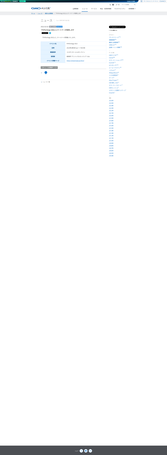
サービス (94, 9)
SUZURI (112, 63)
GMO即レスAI (114, 83)
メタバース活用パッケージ (117, 90)
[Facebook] (113, 4)
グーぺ (111, 78)
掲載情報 (112, 40)
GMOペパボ (59, 26)
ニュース (85, 9)
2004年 (111, 156)
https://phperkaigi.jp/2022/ (75, 61)
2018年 (111, 121)
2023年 (111, 108)
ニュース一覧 (46, 82)
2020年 (111, 116)
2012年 (111, 136)
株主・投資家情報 (105, 9)
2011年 (111, 138)
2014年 (111, 131)
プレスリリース (114, 37)
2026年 (111, 101)
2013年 (111, 133)
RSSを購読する (113, 30)
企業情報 (75, 9)
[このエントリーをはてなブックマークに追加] (50, 33)
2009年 (111, 143)
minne (112, 58)
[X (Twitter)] (110, 4)
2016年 (111, 126)
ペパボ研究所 (114, 75)
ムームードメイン (115, 68)
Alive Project (113, 80)
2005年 (111, 153)
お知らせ (112, 45)
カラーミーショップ (116, 60)
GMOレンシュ (113, 88)
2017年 (111, 123)
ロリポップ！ (113, 65)
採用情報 (131, 9)
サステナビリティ (119, 9)
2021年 (111, 113)
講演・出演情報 (52, 26)
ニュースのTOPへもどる (62, 20)
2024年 (111, 106)
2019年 (111, 118)
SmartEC (112, 93)
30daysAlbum (114, 73)
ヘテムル (112, 70)
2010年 (111, 141)
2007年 (111, 148)
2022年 (111, 111)
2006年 (111, 151)
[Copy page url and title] (90, 451)
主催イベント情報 (115, 47)
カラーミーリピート (116, 85)
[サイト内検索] (135, 4)
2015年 (111, 128)
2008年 (111, 146)
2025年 (111, 103)
